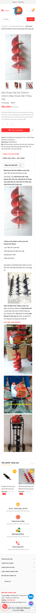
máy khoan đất (19, 177)
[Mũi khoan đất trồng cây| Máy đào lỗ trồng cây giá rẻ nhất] (27, 476)
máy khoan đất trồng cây (11, 146)
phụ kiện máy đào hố (12, 311)
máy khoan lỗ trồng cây (20, 144)
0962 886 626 (11, 600)
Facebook (7, 581)
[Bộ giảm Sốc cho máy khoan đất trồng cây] (9, 476)
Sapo (22, 610)
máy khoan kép (7, 144)
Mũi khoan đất (23, 146)
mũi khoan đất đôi (16, 149)
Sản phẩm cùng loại (10, 463)
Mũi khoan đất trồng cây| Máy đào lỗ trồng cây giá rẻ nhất (26, 489)
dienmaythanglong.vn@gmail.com (16, 602)
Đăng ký (14, 2)
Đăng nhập (21, 2)
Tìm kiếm (30, 19)
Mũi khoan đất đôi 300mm (13, 170)
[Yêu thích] (33, 130)
